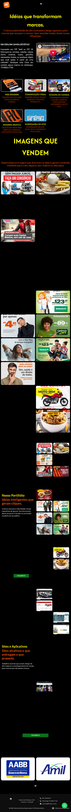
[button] (41, 3)
